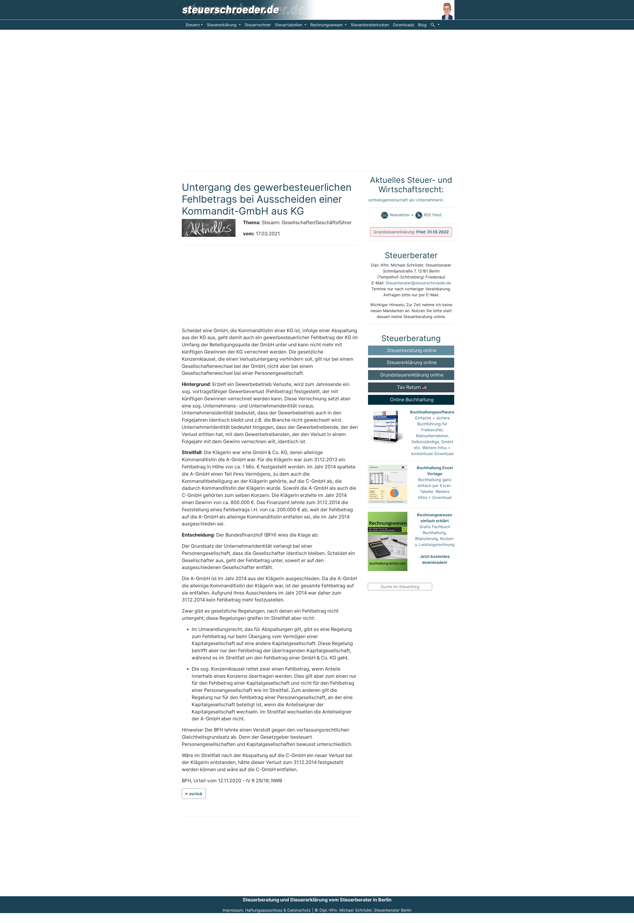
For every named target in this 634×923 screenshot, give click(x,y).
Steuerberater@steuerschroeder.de (418, 282)
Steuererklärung (222, 24)
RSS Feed (432, 214)
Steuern (192, 24)
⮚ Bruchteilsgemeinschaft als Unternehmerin (387, 199)
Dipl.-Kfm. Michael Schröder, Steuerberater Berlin (365, 910)
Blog (422, 24)
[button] (435, 24)
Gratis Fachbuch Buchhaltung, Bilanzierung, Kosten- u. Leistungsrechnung (434, 538)
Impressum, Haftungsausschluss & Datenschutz (267, 910)
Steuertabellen (289, 24)
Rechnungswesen (327, 24)
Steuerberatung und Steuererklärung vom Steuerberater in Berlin (317, 900)
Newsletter (399, 214)
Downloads (403, 24)
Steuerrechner (258, 24)
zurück (195, 793)
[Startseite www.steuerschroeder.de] (253, 9)
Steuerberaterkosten (370, 24)
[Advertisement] (37, 104)
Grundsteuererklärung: (411, 231)
